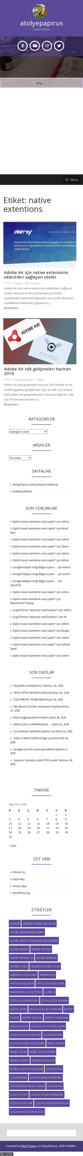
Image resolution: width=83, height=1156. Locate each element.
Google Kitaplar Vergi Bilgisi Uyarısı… (35, 567)
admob (15, 924)
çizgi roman (18, 1077)
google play (19, 1026)
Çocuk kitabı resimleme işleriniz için (34, 731)
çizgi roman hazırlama (46, 1077)
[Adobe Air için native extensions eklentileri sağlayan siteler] (39, 245)
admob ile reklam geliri (39, 924)
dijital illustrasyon (24, 1000)
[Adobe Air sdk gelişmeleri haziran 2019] (39, 341)
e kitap (14, 1018)
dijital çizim (18, 1009)
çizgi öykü (54, 1086)
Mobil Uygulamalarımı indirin (30, 717)
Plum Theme (28, 1146)
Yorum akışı (20, 886)
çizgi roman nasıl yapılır (27, 1086)
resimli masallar (43, 1060)
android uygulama (23, 975)
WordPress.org (21, 893)
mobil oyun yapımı (42, 1052)
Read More (11, 308)
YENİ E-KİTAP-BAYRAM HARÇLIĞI (32, 693)
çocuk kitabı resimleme (47, 1095)
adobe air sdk (41, 949)
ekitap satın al (32, 1018)
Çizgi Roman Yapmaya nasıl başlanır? (35, 610)
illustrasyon (52, 1035)
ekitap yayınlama (56, 1018)
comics (49, 992)
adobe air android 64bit (27, 932)
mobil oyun (18, 1052)
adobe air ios (19, 949)
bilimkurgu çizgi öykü (26, 992)
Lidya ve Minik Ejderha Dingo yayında (35, 738)
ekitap (68, 1009)
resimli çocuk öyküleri (26, 1069)
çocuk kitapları (21, 1103)
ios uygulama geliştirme (27, 1043)
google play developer (48, 1026)
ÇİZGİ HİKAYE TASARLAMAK (29, 699)
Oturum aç (19, 872)
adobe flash (19, 966)
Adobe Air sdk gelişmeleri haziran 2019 (37, 371)
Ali (65, 617)
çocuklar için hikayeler (27, 1112)
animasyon (47, 975)
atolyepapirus (41, 22)
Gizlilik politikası (22, 491)
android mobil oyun (45, 966)
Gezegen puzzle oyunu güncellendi (34, 749)
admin (37, 282)
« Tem (12, 846)
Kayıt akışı (19, 879)
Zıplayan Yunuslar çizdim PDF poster (35, 760)
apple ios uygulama (50, 983)
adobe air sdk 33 (21, 958)
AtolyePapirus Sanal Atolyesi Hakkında (35, 484)
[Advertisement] (41, 131)
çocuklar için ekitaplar (52, 1103)
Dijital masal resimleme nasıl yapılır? (34, 522)
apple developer (22, 983)
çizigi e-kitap (19, 1095)
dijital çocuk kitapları (45, 1009)
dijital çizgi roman (54, 1000)
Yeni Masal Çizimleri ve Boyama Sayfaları (37, 706)
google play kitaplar (25, 1035)
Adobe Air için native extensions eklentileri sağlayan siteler (36, 275)
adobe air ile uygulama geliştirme (34, 941)
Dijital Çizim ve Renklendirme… (32, 724)
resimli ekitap (19, 1060)
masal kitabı (55, 1043)
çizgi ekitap (54, 1069)
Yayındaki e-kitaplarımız (27, 686)
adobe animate (46, 958)
